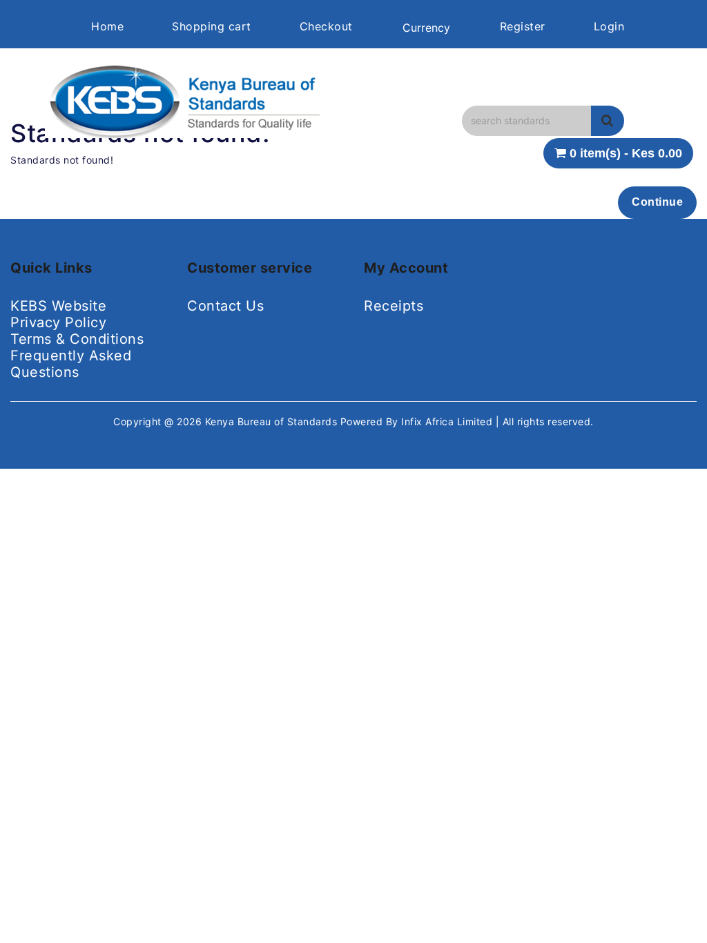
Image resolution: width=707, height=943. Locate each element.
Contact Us (225, 306)
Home (107, 26)
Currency (426, 28)
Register (522, 26)
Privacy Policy (58, 322)
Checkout (326, 26)
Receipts (393, 306)
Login (609, 26)
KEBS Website (58, 306)
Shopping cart (211, 26)
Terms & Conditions (77, 339)
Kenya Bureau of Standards (272, 421)
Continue (657, 202)
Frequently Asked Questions (70, 363)
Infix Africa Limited (448, 421)
